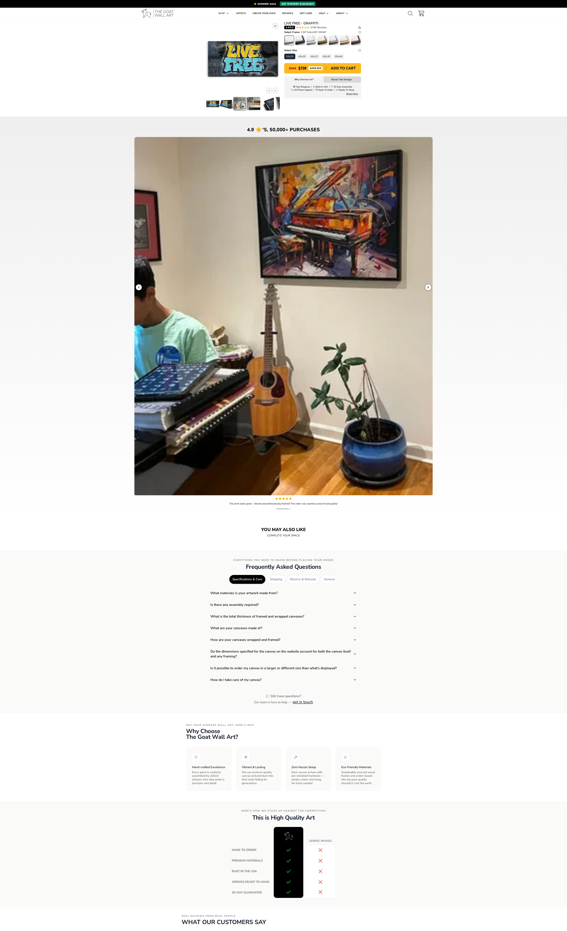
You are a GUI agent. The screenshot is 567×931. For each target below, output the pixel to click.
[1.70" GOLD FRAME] (323, 40)
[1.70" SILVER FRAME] (334, 40)
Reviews (287, 13)
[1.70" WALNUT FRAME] (356, 40)
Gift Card (306, 13)
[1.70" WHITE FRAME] (311, 40)
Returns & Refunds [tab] (303, 579)
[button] (283, 4)
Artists (241, 13)
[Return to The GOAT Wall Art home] (159, 13)
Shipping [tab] (276, 579)
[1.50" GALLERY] (289, 40)
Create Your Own (263, 13)
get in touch (303, 702)
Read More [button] (352, 93)
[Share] (359, 27)
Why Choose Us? (303, 79)
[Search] (410, 13)
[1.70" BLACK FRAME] (300, 40)
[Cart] (421, 13)
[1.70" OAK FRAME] (345, 40)
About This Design (341, 79)
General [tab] (329, 579)
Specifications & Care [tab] (247, 579)
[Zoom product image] (275, 25)
